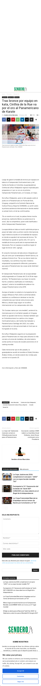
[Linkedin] (22, 120)
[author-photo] (20, 456)
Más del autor (24, 469)
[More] (36, 120)
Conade (31, 405)
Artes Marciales (15, 402)
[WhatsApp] (18, 120)
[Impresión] (31, 120)
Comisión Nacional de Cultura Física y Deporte (15, 405)
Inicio (3, 94)
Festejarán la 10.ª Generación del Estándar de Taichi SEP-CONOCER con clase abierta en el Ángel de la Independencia (19, 590)
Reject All (21, 681)
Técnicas (9, 94)
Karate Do (16, 94)
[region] (20, 669)
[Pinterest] (13, 120)
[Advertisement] (20, 21)
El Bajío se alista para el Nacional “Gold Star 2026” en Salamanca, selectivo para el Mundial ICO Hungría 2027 (20, 612)
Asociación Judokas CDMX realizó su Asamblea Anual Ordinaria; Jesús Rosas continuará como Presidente (30, 435)
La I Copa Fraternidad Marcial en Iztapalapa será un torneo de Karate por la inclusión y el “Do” (25, 500)
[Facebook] (4, 120)
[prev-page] (3, 508)
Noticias (17, 97)
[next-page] (6, 508)
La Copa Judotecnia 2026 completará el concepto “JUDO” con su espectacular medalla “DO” (19, 583)
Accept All (20, 671)
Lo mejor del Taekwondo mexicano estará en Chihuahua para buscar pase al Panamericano (10, 434)
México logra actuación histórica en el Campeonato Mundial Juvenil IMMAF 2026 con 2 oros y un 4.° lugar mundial (19, 605)
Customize (20, 676)
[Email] (27, 120)
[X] (9, 120)
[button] (3, 89)
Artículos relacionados (10, 469)
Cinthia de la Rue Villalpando (28, 402)
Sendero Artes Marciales (11, 115)
